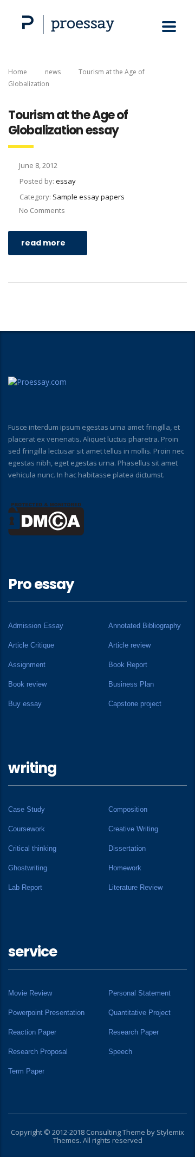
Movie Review (30, 993)
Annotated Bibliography (144, 626)
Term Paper (26, 1071)
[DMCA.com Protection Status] (46, 518)
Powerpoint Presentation (46, 1013)
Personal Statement (139, 993)
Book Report (127, 665)
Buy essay (25, 704)
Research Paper (133, 1032)
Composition (127, 809)
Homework (124, 868)
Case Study (26, 809)
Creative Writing (133, 829)
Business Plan (131, 684)
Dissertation (127, 848)
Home (17, 71)
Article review (129, 645)
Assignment (27, 665)
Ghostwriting (27, 868)
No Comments (42, 210)
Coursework (26, 829)
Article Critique (31, 645)
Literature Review (135, 887)
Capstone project (134, 704)
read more (43, 242)
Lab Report (25, 887)
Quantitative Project (139, 1013)
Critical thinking (32, 848)
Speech (120, 1052)
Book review (27, 684)
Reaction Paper (32, 1032)
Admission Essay (35, 626)
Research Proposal (38, 1052)
